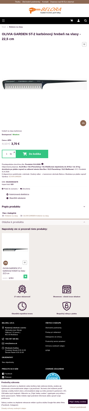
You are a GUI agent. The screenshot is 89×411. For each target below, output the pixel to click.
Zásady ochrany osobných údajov (13, 408)
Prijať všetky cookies (78, 402)
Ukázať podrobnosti (78, 407)
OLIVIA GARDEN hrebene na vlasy (36, 216)
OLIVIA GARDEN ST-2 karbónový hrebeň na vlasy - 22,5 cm (14, 270)
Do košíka (35, 153)
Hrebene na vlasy (11, 216)
